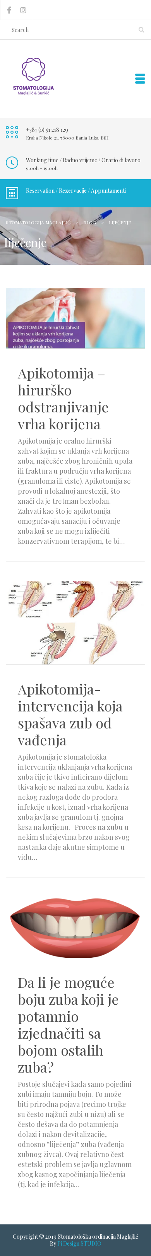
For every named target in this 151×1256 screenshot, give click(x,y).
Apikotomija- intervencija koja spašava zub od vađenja (70, 714)
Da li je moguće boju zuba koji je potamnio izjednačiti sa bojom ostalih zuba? (68, 1024)
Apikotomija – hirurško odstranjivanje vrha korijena (63, 398)
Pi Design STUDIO (79, 1243)
